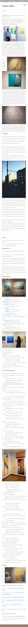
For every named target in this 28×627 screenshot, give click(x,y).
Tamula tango (7, 302)
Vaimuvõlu (6, 329)
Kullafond (6, 304)
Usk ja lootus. (7, 323)
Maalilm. (7, 299)
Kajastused (4, 11)
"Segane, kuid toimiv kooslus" (18, 616)
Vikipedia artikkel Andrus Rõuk (9, 613)
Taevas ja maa (7, 297)
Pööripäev (6, 308)
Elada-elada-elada (9, 382)
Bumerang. (6, 320)
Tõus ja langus (8, 322)
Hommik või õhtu (8, 301)
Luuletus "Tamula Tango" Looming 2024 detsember (13, 597)
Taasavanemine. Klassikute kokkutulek (12, 384)
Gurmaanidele (7, 315)
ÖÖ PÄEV (7, 311)
